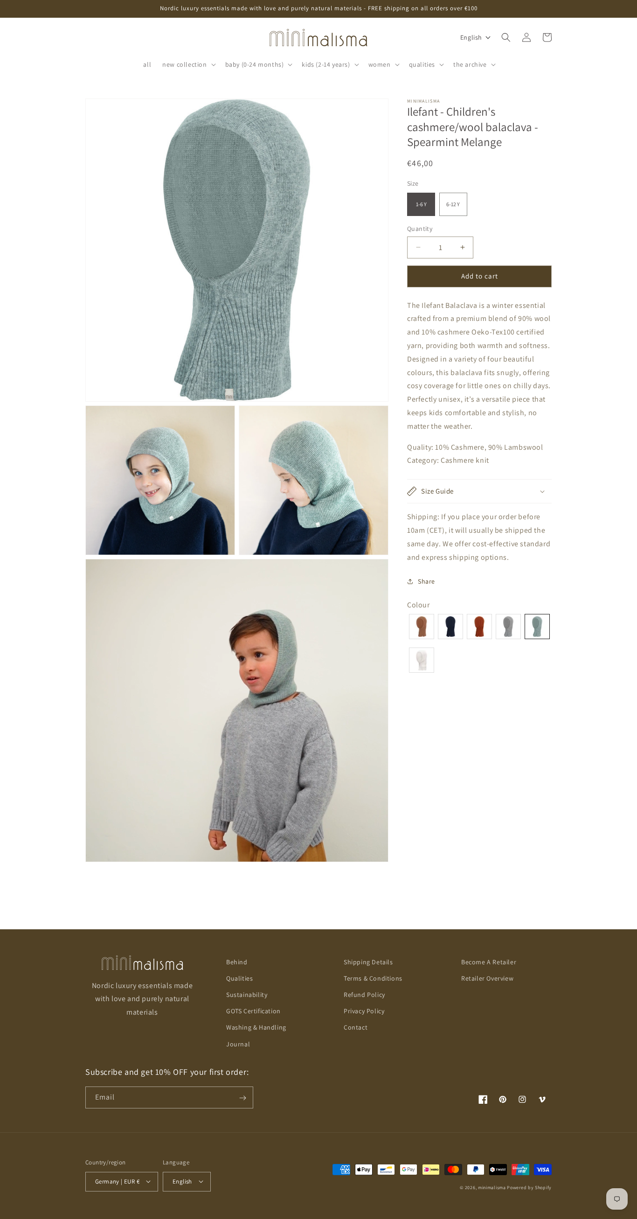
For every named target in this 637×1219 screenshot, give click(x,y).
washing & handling (256, 1028)
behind (237, 962)
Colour (418, 605)
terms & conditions (373, 978)
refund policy (364, 994)
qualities (239, 978)
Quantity (419, 228)
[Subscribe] (242, 1098)
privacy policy (364, 1011)
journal (238, 1044)
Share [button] (426, 581)
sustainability (246, 994)
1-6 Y (421, 203)
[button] (188, 64)
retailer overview (487, 978)
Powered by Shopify (529, 1187)
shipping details (368, 962)
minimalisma (492, 1187)
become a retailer (488, 962)
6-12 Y (453, 203)
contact (355, 1028)
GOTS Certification (253, 1011)
